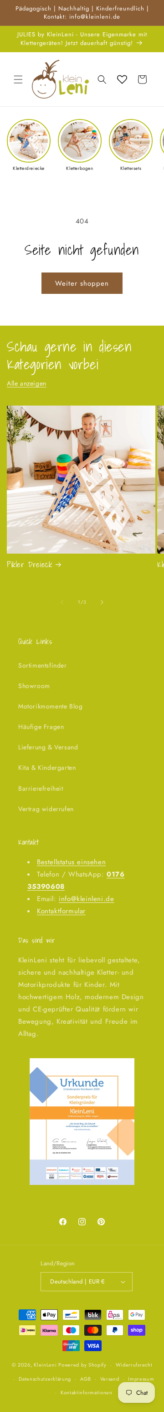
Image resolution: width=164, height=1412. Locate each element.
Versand (109, 1378)
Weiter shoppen (82, 283)
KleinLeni (45, 1364)
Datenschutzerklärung (45, 1378)
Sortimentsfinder (42, 665)
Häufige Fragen (41, 726)
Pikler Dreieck (29, 565)
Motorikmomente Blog (50, 706)
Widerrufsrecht (134, 1364)
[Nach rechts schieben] (102, 602)
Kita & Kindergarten (47, 767)
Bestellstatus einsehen (71, 862)
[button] (18, 79)
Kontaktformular (61, 911)
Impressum (141, 1378)
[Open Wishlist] (122, 79)
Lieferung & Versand (48, 747)
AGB (85, 1378)
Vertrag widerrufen (46, 808)
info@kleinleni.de (86, 899)
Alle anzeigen (26, 383)
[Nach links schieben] (62, 602)
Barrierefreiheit (40, 788)
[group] (29, 145)
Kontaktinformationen (87, 1392)
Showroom (34, 685)
